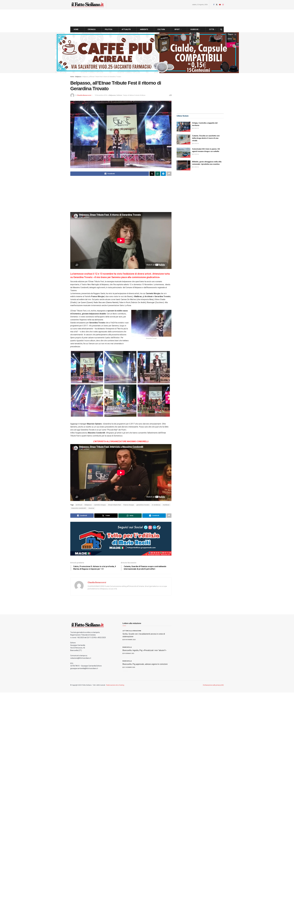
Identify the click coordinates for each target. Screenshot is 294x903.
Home (76, 29)
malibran (166, 505)
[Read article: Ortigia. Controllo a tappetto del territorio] (183, 127)
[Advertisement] (120, 196)
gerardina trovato (143, 505)
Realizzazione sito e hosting (115, 685)
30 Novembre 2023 (130, 639)
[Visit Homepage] (87, 4)
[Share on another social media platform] (168, 173)
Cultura (161, 29)
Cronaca (91, 29)
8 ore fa (196, 128)
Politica (108, 29)
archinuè (79, 505)
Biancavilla (127, 647)
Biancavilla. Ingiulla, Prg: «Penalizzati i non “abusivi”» (144, 650)
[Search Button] (221, 29)
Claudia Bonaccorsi (84, 95)
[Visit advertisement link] (147, 52)
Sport (177, 29)
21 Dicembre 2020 (129, 667)
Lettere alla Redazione (132, 631)
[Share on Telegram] (163, 173)
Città (211, 29)
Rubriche (194, 29)
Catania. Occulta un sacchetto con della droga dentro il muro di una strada (206, 138)
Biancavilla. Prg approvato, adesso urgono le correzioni (145, 664)
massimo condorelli (78, 508)
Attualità (126, 29)
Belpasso (78, 76)
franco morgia (129, 505)
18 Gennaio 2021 (129, 653)
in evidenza (156, 505)
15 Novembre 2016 (101, 95)
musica (91, 508)
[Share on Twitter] (152, 173)
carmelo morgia (100, 505)
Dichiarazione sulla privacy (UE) (213, 685)
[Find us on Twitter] (217, 4)
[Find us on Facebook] (213, 4)
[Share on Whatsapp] (157, 173)
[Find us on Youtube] (220, 4)
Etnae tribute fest (114, 505)
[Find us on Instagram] (223, 4)
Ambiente (144, 29)
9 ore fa (196, 167)
